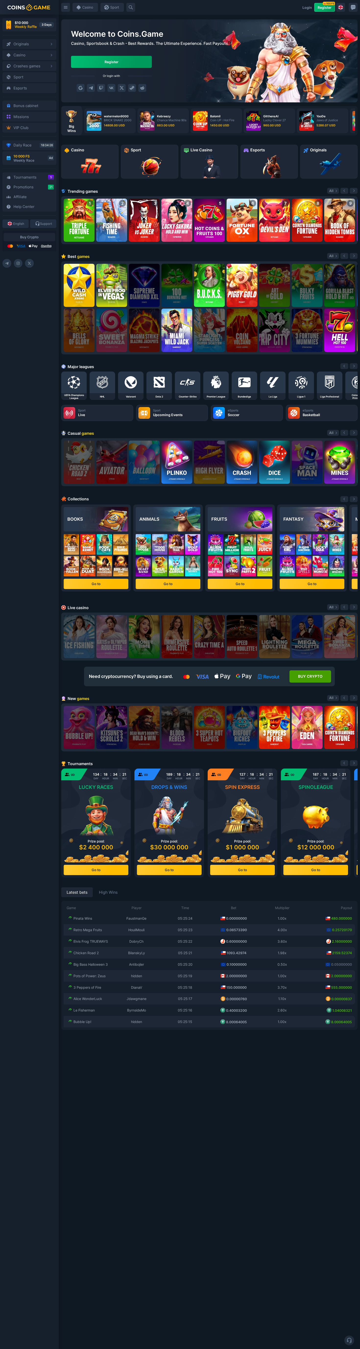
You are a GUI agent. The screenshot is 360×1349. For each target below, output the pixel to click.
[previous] (344, 366)
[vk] (111, 88)
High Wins (108, 892)
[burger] (65, 7)
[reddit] (142, 88)
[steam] (132, 88)
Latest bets (77, 892)
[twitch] (101, 88)
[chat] (353, 7)
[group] (110, 120)
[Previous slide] (344, 191)
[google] (80, 88)
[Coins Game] (28, 7)
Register (326, 6)
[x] (122, 88)
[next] (354, 366)
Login (307, 7)
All (331, 191)
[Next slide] (354, 191)
